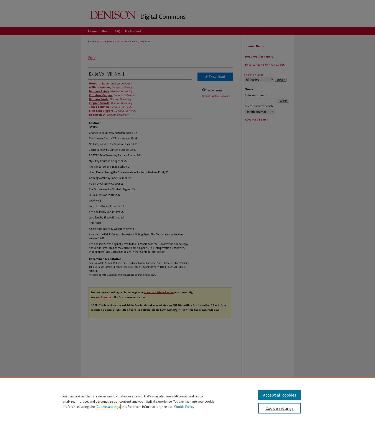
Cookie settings (108, 406)
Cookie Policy (184, 406)
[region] (187, 401)
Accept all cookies (279, 395)
